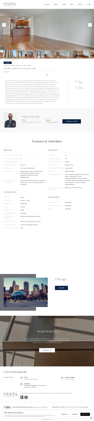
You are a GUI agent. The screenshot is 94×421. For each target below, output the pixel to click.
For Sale (47, 4)
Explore (61, 288)
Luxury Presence (41, 407)
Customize (75, 414)
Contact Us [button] (47, 350)
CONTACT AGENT (71, 121)
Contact (80, 4)
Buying (56, 4)
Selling (64, 4)
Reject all (64, 414)
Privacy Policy (71, 407)
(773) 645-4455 (69, 379)
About (72, 4)
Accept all (85, 414)
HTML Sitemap (83, 407)
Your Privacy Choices (47, 419)
